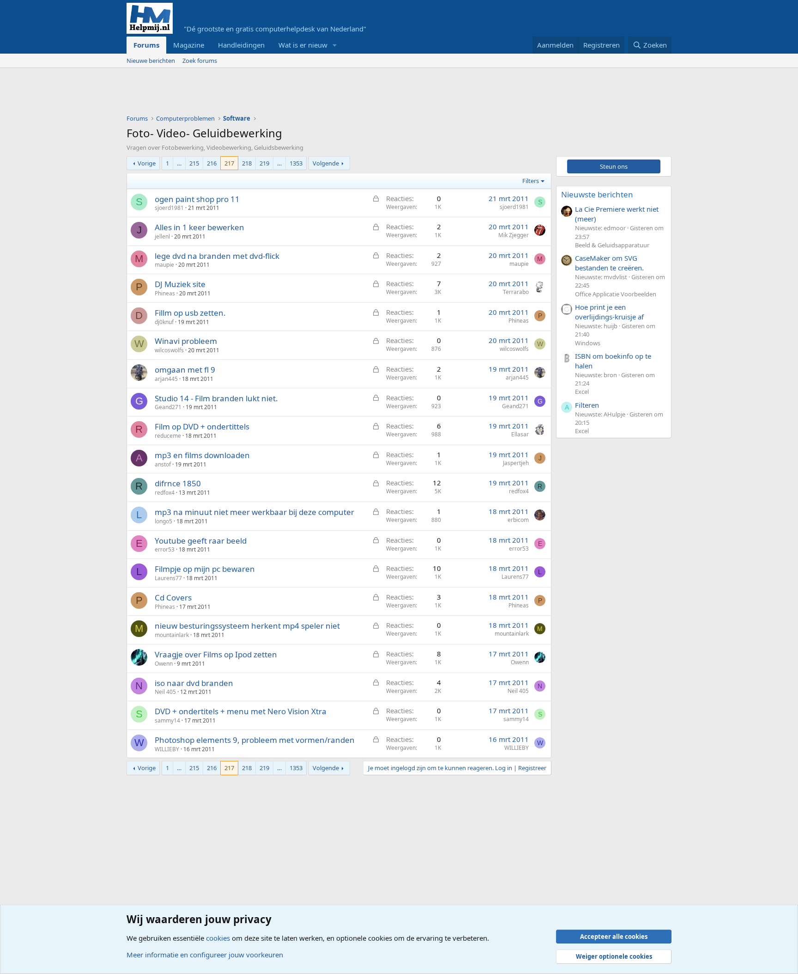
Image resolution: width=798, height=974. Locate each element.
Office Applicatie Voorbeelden (615, 294)
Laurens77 (168, 578)
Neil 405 (165, 692)
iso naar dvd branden (194, 683)
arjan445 (166, 379)
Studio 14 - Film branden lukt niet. (216, 398)
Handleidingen (241, 44)
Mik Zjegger (513, 235)
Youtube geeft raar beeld (201, 540)
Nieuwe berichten (151, 60)
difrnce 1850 (178, 483)
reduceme (168, 436)
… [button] (179, 163)
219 (264, 163)
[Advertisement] (295, 93)
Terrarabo (516, 292)
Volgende (326, 163)
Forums (146, 44)
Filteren (587, 405)
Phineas (165, 293)
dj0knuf (164, 322)
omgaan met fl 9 (185, 369)
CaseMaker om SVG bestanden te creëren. (609, 262)
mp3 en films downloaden (202, 455)
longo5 (163, 521)
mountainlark (172, 635)
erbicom (518, 520)
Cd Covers (173, 597)
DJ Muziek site (180, 284)
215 (194, 163)
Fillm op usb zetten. (190, 312)
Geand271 (168, 407)
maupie (164, 265)
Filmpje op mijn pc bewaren (205, 569)
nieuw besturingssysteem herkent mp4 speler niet (247, 625)
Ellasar (520, 434)
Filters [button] (530, 181)
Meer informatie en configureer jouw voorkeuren (205, 954)
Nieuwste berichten (597, 194)
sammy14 (167, 720)
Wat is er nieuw (302, 44)
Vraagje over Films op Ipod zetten (216, 654)
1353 (296, 163)
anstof (163, 464)
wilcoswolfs (169, 350)
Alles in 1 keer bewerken (199, 227)
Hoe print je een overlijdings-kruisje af (609, 311)
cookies (218, 938)
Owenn (164, 664)
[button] (334, 45)
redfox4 (165, 492)
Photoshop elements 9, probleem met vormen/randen (255, 740)
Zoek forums (199, 60)
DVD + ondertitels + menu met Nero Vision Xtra (240, 711)
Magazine (188, 44)
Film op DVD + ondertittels (202, 426)
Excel (582, 391)
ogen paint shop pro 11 (197, 199)
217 (229, 163)
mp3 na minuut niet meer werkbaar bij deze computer (254, 512)
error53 (165, 549)
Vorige (147, 163)
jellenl (162, 236)
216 (212, 163)
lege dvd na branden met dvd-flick (217, 256)
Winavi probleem (186, 341)
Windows (587, 343)
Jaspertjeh (516, 463)
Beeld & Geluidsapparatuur (612, 245)
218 (247, 163)
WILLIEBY (167, 749)
